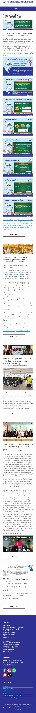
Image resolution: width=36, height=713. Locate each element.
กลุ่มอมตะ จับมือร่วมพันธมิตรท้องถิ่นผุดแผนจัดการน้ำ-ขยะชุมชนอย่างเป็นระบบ (18, 446)
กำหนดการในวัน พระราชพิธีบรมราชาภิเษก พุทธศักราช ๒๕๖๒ (15, 258)
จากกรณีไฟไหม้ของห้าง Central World (17, 33)
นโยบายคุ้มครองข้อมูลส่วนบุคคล (11, 698)
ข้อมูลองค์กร (6, 686)
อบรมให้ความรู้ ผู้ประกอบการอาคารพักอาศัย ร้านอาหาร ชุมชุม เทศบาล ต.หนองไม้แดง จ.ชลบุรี (18, 361)
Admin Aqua (24, 35)
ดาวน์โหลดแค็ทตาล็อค (8, 691)
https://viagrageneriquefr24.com (15, 274)
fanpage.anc (12, 665)
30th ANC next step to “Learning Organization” (15, 580)
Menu (19, 9)
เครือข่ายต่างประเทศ (8, 688)
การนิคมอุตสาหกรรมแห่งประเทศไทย (12, 695)
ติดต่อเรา (5, 693)
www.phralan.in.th (19, 328)
